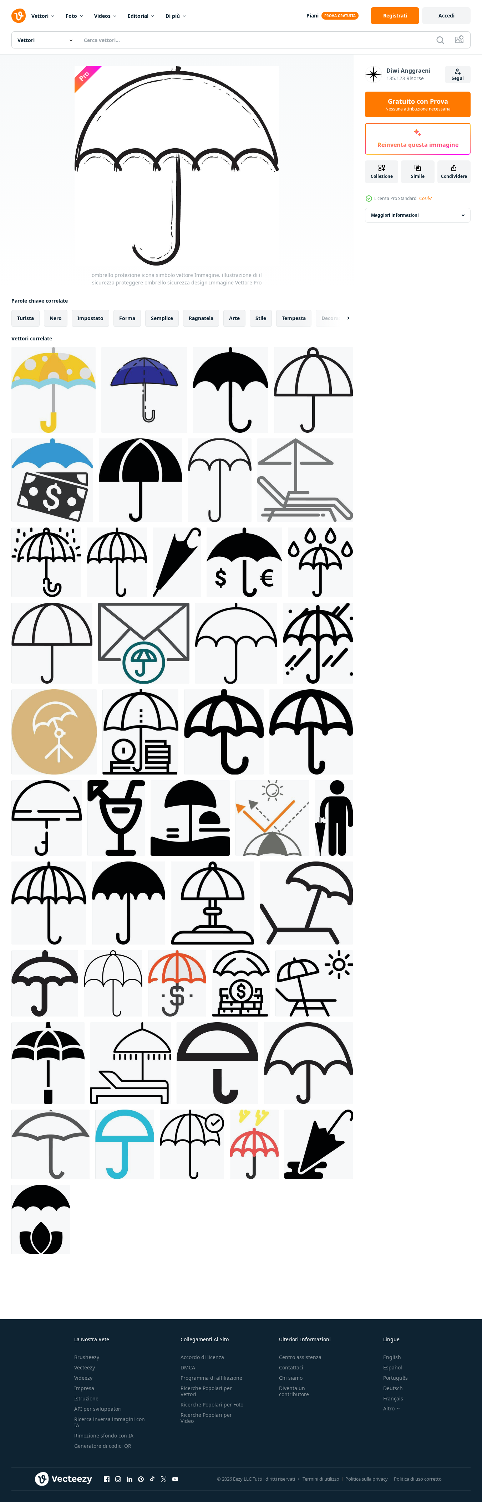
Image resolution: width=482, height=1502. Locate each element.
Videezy (83, 1377)
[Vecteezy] (18, 16)
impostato (90, 318)
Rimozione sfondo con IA (103, 1435)
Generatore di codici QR (102, 1445)
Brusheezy (86, 1357)
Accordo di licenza (202, 1357)
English (392, 1357)
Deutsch (393, 1388)
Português (395, 1377)
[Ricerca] (440, 40)
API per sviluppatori (98, 1408)
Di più (173, 15)
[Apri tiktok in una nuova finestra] (152, 1479)
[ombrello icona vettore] (144, 390)
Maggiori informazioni (395, 215)
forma (127, 318)
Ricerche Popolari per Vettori (206, 1391)
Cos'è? (425, 198)
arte (234, 318)
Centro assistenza (300, 1357)
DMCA (188, 1367)
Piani (312, 15)
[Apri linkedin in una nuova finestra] (129, 1479)
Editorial (138, 15)
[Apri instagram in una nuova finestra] (118, 1479)
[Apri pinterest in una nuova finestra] (141, 1479)
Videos (102, 15)
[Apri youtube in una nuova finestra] (175, 1479)
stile (260, 318)
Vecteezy (84, 1367)
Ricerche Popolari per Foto (212, 1404)
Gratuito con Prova (418, 104)
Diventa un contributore (294, 1391)
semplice (162, 318)
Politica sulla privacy (366, 1479)
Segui (458, 78)
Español (392, 1367)
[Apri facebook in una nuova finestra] (107, 1479)
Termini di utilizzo (321, 1479)
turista (25, 318)
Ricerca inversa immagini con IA (109, 1422)
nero (56, 318)
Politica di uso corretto (418, 1479)
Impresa (84, 1388)
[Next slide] (342, 318)
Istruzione (86, 1398)
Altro (389, 1408)
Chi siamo (291, 1377)
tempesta (294, 318)
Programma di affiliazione (211, 1377)
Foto (71, 15)
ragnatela (201, 318)
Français (393, 1398)
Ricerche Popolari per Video (206, 1417)
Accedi (446, 15)
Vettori (40, 15)
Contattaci (291, 1367)
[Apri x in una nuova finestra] (164, 1479)
